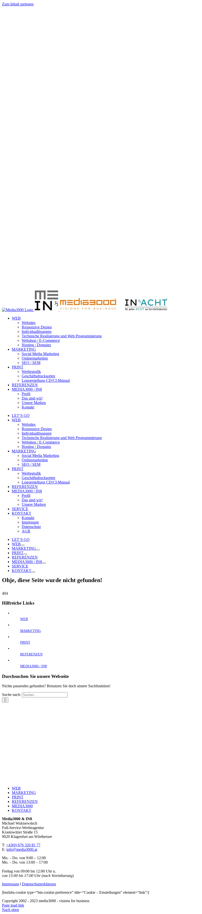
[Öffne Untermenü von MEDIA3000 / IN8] (44, 563)
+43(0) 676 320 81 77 (23, 845)
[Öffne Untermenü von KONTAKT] (33, 572)
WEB (24, 619)
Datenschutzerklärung (39, 884)
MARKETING (30, 631)
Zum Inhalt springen (18, 4)
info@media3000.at (21, 849)
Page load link (13, 905)
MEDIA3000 (22, 806)
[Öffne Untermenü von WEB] (23, 545)
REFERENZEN (31, 654)
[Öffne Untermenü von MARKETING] (38, 549)
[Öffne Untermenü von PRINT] (25, 554)
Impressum (10, 884)
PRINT (25, 642)
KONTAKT (21, 810)
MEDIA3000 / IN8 (33, 666)
